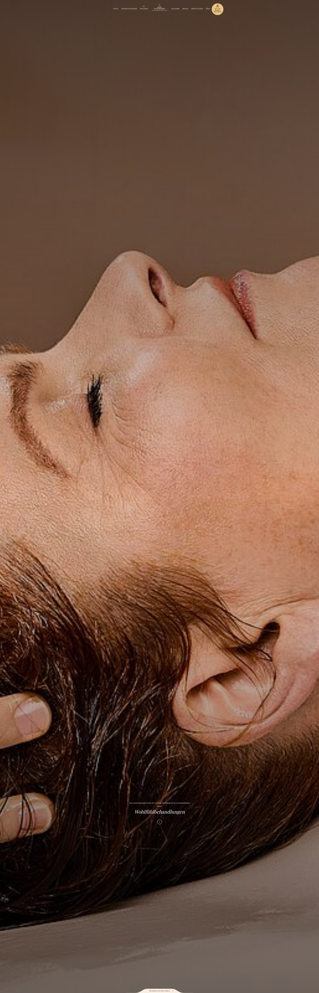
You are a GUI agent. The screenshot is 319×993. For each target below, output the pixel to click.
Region (185, 9)
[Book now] (217, 9)
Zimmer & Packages (129, 9)
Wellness (144, 9)
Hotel (115, 9)
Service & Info (197, 9)
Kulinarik (175, 9)
